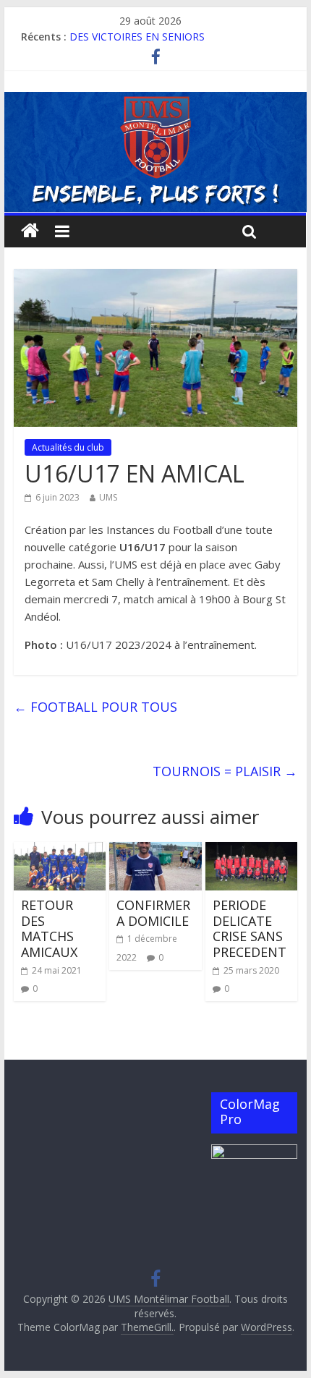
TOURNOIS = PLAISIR (225, 771)
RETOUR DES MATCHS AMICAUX (49, 928)
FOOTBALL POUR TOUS (95, 706)
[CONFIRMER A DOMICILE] (155, 851)
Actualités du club (68, 447)
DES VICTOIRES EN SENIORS (137, 41)
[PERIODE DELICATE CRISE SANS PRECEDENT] (251, 851)
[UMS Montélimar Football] (30, 231)
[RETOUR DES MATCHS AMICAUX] (60, 851)
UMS (108, 497)
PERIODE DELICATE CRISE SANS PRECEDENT (249, 928)
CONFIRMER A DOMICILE (153, 913)
